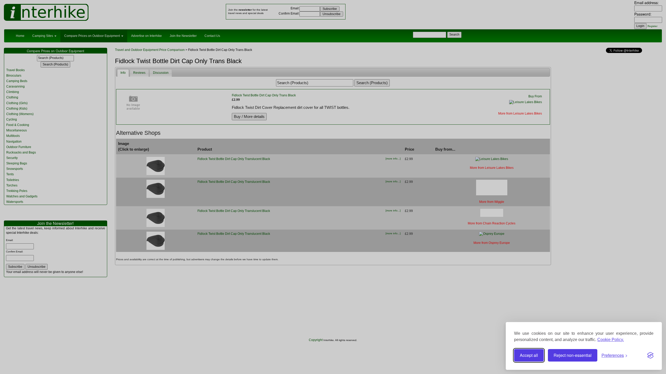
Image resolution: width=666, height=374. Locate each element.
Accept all (529, 355)
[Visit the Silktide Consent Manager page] (650, 355)
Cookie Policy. (610, 339)
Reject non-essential (573, 355)
